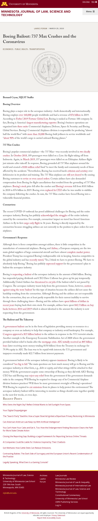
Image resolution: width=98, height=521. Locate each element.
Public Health (21, 49)
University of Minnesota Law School (71, 498)
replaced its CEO (53, 190)
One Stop (86, 2)
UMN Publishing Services (66, 502)
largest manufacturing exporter (41, 122)
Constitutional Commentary (67, 495)
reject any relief (36, 375)
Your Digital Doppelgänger (15, 410)
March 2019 (29, 159)
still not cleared (74, 174)
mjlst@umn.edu (10, 493)
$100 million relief (31, 167)
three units (22, 126)
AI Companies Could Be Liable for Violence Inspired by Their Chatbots (34, 442)
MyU (93, 2)
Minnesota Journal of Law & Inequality (72, 482)
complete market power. (78, 252)
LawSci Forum (40, 28)
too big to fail (20, 364)
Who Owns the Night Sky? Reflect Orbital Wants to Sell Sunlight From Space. (37, 404)
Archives (43, 475)
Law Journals (61, 475)
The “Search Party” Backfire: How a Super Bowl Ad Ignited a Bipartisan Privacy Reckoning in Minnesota (49, 416)
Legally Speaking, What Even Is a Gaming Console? (25, 462)
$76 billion (75, 114)
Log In (58, 505)
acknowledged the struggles (54, 215)
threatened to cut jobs (45, 282)
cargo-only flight (32, 223)
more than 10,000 (36, 134)
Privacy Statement (58, 515)
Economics (8, 49)
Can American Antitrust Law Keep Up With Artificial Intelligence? (31, 422)
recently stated (36, 259)
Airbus (54, 248)
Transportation (37, 49)
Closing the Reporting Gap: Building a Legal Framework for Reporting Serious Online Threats (45, 436)
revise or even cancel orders (36, 178)
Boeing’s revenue (64, 186)
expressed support (54, 263)
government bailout (14, 326)
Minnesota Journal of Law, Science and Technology (36, 13)
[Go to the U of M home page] (19, 4)
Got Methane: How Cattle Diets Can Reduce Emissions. (27, 448)
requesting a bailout (21, 274)
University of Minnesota (30, 513)
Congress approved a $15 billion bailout (22, 334)
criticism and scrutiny (77, 170)
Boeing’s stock (19, 186)
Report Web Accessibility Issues (49, 518)
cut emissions (35, 387)
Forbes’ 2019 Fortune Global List (32, 118)
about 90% (9, 137)
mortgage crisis (49, 341)
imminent (62, 360)
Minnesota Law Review (65, 479)
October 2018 (20, 155)
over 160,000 (25, 114)
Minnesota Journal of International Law (73, 485)
